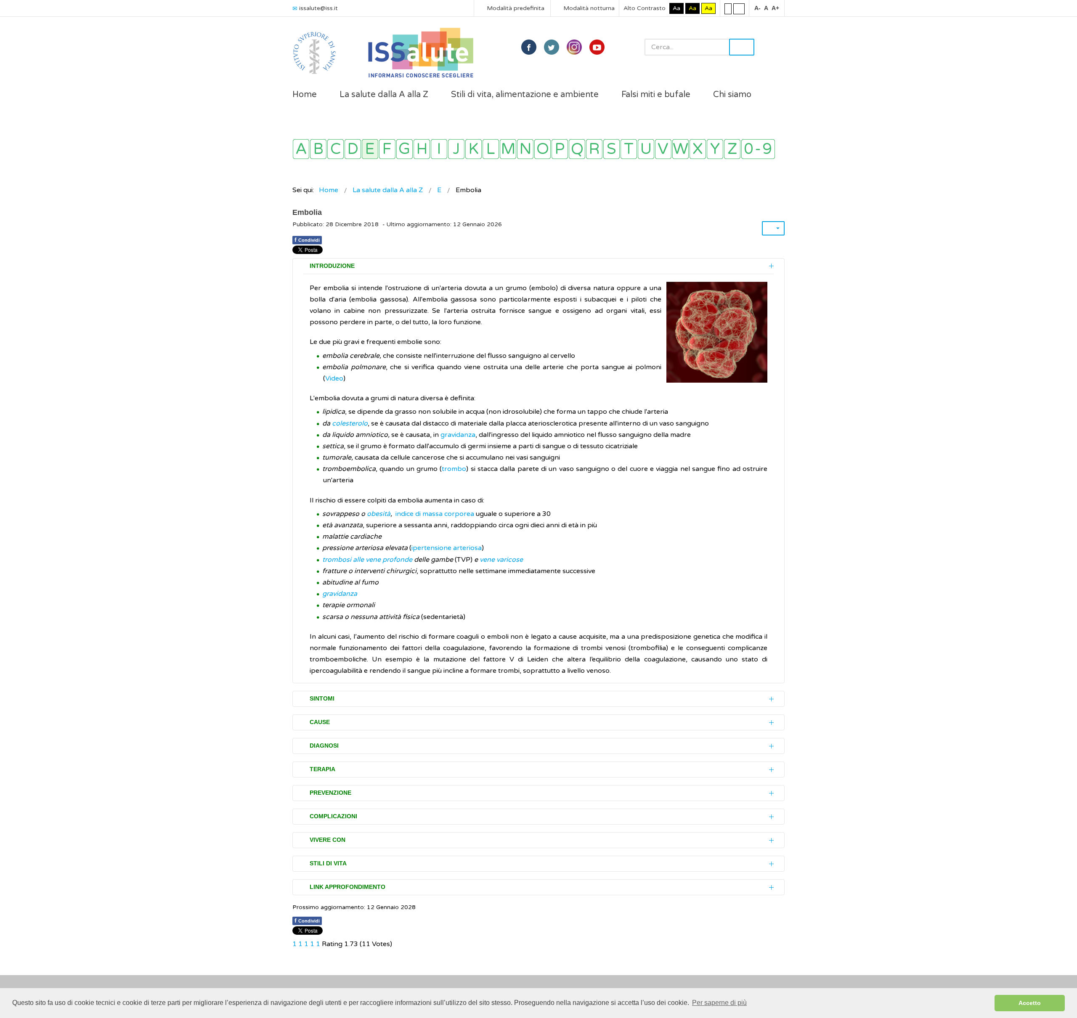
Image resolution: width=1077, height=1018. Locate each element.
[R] (594, 149)
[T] (628, 149)
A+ (775, 8)
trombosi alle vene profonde (367, 559)
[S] (611, 149)
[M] (508, 149)
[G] (404, 149)
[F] (387, 149)
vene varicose (501, 559)
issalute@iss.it (318, 8)
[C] (335, 149)
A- (757, 8)
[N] (525, 149)
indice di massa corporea (434, 514)
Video (334, 378)
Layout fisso (728, 8)
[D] (352, 149)
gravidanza (457, 435)
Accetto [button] (1030, 1002)
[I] (439, 149)
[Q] (577, 149)
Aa (676, 8)
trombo (454, 469)
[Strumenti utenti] (773, 228)
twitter (551, 47)
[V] (663, 149)
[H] (421, 149)
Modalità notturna (588, 8)
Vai (741, 47)
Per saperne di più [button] (719, 1002)
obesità (378, 514)
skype (597, 47)
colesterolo (350, 423)
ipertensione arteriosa (446, 548)
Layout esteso (739, 8)
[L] (490, 149)
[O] (542, 149)
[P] (559, 149)
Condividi (307, 239)
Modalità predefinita (514, 8)
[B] (318, 149)
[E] (370, 149)
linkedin (574, 47)
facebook (528, 47)
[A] (301, 149)
